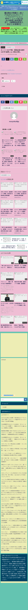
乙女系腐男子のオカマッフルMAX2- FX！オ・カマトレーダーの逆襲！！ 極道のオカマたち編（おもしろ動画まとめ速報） (13, 426)
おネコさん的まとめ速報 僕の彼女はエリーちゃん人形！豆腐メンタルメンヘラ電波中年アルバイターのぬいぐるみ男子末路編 (13, 419)
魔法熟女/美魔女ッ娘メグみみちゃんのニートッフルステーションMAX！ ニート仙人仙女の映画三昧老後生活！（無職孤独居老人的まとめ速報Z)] (13, 432)
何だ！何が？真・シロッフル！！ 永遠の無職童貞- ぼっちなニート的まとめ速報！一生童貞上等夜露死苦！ (13, 460)
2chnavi (3, 359)
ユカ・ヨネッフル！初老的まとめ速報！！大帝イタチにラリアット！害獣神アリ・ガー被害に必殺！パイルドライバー (13, 499)
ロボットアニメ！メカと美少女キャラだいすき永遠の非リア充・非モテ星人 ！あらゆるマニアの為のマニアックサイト (13, 474)
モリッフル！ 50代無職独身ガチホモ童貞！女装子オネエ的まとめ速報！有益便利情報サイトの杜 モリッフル (14, 533)
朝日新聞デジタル (10, 47)
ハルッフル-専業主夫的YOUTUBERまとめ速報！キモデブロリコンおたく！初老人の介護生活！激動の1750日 (13, 481)
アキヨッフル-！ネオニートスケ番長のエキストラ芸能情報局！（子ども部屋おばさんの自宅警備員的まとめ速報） (13, 520)
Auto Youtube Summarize (15, 73)
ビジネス (3, 47)
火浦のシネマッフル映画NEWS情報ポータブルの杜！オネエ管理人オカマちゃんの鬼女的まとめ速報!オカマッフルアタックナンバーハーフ (13, 492)
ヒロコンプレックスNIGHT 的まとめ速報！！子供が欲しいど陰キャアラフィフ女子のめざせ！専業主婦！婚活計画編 (13, 548)
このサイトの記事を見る (7, 70)
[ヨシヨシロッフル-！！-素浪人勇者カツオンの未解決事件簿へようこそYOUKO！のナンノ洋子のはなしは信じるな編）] (13, 527)
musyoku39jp (14, 121)
